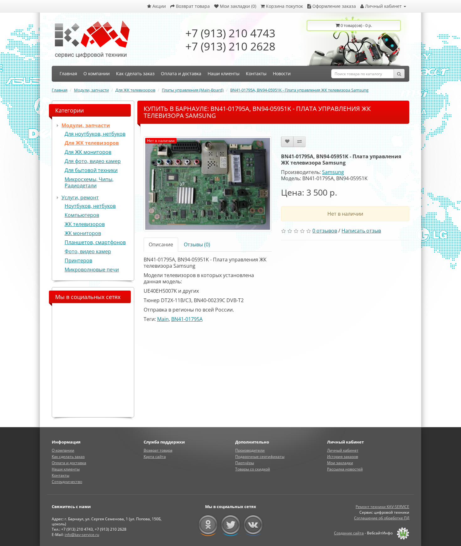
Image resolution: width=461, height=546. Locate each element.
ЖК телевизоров (85, 224)
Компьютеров (82, 215)
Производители (250, 450)
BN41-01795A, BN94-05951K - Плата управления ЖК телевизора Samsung (299, 90)
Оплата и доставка (69, 462)
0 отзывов (324, 230)
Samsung (333, 172)
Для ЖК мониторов (88, 152)
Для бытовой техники (91, 170)
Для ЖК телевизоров (135, 90)
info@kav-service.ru (82, 534)
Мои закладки (340, 462)
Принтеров (78, 260)
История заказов (342, 456)
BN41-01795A (187, 319)
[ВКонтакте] (253, 525)
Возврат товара (158, 450)
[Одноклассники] (208, 525)
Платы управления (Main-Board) (193, 90)
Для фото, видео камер (93, 161)
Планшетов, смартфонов (95, 242)
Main (163, 319)
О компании (63, 450)
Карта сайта (155, 456)
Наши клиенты (66, 469)
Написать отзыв (361, 230)
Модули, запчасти (91, 90)
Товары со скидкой (252, 469)
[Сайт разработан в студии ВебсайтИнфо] (401, 533)
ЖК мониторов (83, 233)
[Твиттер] (230, 525)
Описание (161, 244)
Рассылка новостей (345, 469)
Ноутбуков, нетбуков (90, 205)
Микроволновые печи (92, 269)
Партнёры (244, 462)
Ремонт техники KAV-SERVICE (382, 506)
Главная (59, 90)
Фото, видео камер (88, 251)
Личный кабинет (342, 450)
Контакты (60, 475)
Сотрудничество (67, 481)
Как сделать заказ (68, 456)
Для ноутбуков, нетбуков (95, 133)
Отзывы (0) (197, 244)
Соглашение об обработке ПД (381, 518)
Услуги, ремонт (80, 197)
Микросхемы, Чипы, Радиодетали (89, 182)
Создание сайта (349, 533)
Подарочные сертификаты (259, 456)
